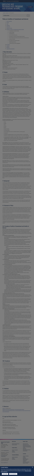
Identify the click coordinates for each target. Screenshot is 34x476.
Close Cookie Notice (13, 473)
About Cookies (5, 473)
